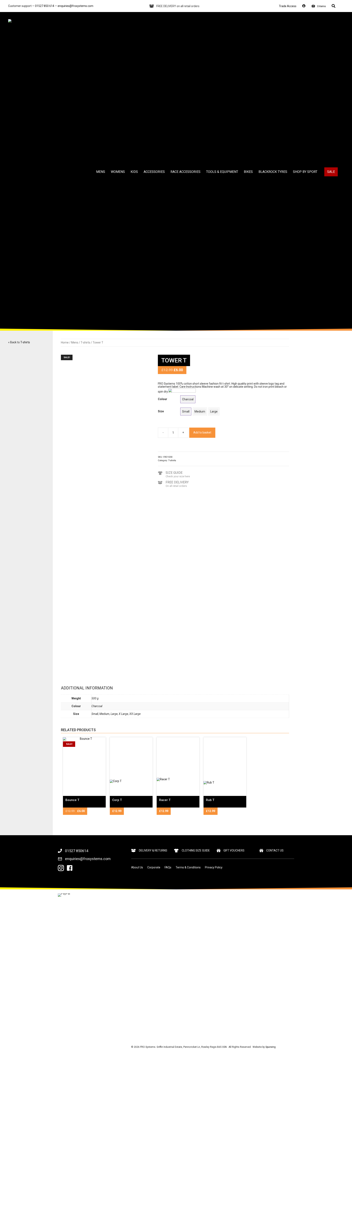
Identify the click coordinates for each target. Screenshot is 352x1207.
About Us (137, 867)
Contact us (275, 850)
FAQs (168, 867)
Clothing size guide (196, 850)
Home (65, 342)
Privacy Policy (213, 867)
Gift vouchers (233, 850)
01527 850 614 (44, 6)
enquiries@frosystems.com (75, 6)
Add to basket (202, 432)
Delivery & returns (153, 850)
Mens (74, 342)
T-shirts (25, 342)
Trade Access (287, 6)
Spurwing (270, 1047)
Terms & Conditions (188, 867)
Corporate (153, 867)
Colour (162, 399)
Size (161, 411)
